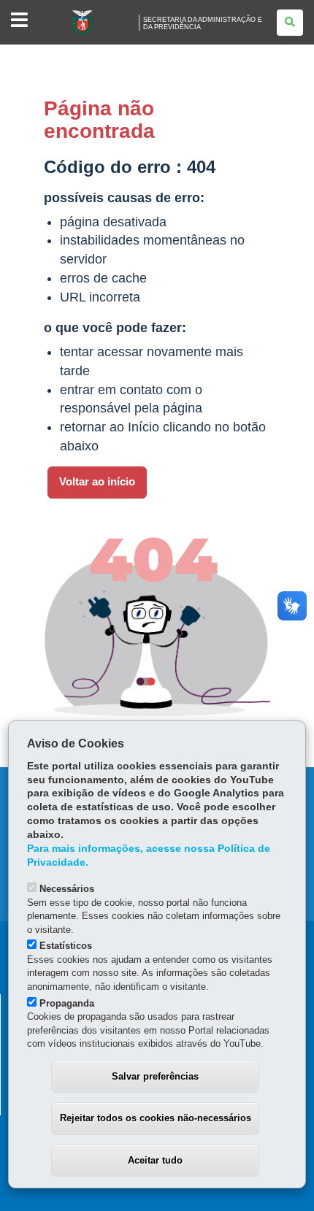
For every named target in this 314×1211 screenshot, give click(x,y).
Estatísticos (65, 945)
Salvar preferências (155, 1076)
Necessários (66, 888)
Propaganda (66, 1003)
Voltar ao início (97, 482)
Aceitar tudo (155, 1160)
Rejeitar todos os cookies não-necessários (155, 1117)
